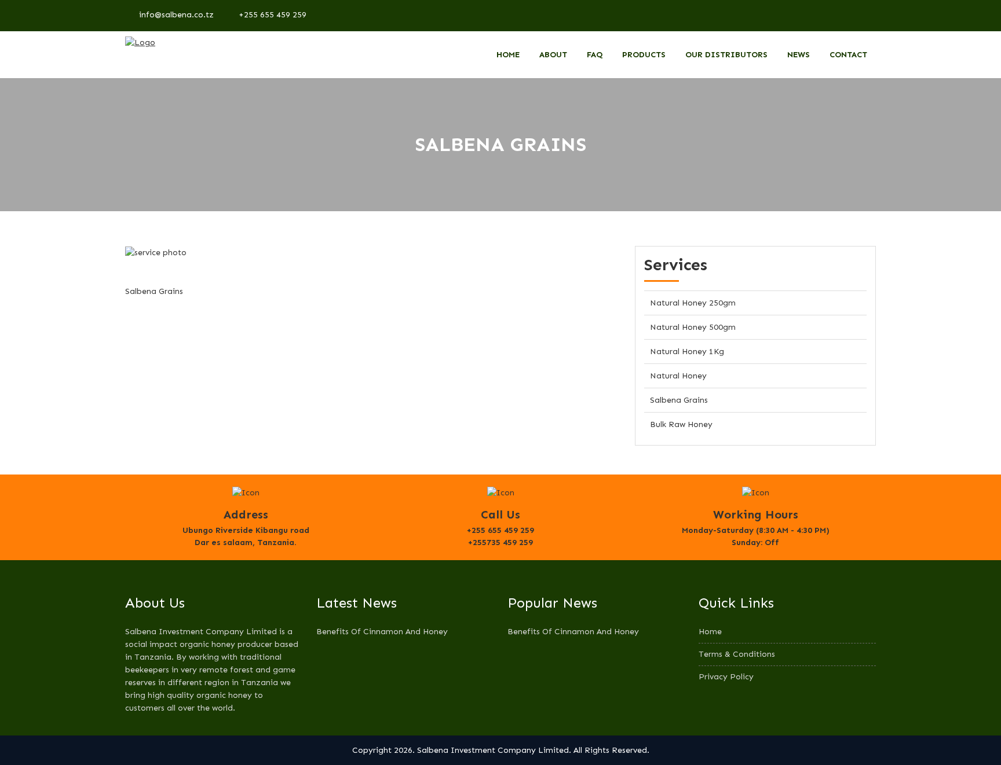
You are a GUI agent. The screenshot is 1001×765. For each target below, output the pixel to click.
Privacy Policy (726, 677)
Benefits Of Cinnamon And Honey (382, 632)
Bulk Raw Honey (681, 424)
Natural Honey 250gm (693, 303)
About (553, 55)
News (798, 55)
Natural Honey (678, 376)
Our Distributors (726, 55)
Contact (848, 55)
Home (508, 55)
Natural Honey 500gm (693, 327)
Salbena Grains (679, 400)
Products (644, 55)
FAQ (594, 55)
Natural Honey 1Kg (687, 351)
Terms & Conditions (737, 654)
